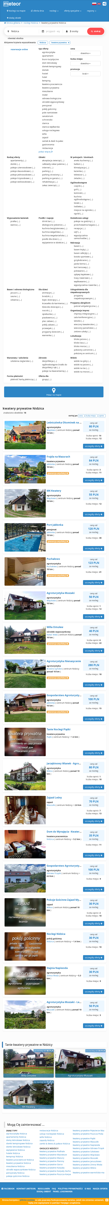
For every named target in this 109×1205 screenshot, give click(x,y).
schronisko (47, 119)
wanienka (48, 335)
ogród (78, 213)
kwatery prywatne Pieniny (52, 1161)
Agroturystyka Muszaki (61, 593)
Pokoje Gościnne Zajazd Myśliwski (67, 899)
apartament (47, 55)
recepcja (79, 228)
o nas (88, 1188)
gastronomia (48, 144)
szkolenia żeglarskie (22, 361)
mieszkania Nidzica (15, 1166)
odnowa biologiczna (51, 98)
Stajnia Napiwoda (57, 968)
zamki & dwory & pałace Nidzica (55, 1143)
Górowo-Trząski (54, 873)
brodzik (47, 296)
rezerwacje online (19, 49)
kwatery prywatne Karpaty (52, 1167)
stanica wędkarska (51, 126)
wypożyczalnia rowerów (87, 285)
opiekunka (48, 314)
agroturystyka (48, 52)
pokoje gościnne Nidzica (17, 1176)
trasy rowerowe (83, 278)
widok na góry (82, 361)
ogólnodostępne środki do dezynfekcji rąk (54, 366)
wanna (15, 224)
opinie (101, 415)
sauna (15, 296)
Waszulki (51, 805)
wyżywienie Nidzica (15, 1150)
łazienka (79, 171)
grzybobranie (82, 260)
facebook (8, 1188)
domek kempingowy (51, 66)
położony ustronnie (85, 349)
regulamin (44, 1188)
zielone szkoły (82, 331)
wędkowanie (81, 281)
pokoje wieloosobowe (22, 181)
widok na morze (83, 371)
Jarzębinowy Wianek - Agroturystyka (69, 763)
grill (77, 189)
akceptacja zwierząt (53, 160)
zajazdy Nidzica (47, 1140)
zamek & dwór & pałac (52, 141)
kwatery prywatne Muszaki (85, 1158)
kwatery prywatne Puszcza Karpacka (57, 1174)
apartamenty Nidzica (16, 1137)
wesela (79, 320)
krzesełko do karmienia (54, 303)
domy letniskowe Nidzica (18, 1140)
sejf (77, 232)
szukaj (97, 31)
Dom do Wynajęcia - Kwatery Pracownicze (72, 831)
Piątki (49, 737)
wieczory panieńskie (85, 328)
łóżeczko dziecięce (52, 307)
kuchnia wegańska (52, 232)
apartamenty (18, 160)
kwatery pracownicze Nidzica (20, 1159)
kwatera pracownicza (52, 84)
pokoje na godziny (84, 221)
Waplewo (51, 430)
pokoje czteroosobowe (23, 167)
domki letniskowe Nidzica (18, 1146)
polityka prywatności (70, 1188)
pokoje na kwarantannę (55, 371)
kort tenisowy (82, 267)
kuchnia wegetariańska (55, 235)
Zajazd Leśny (54, 797)
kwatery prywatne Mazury (52, 1158)
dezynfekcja (49, 361)
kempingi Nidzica (14, 1156)
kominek (79, 193)
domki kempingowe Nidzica (19, 1143)
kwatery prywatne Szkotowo (86, 1151)
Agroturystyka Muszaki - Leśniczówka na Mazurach (77, 1002)
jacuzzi (15, 292)
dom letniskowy (49, 63)
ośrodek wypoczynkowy (53, 102)
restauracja (47, 148)
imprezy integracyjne (86, 313)
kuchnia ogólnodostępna (83, 198)
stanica (45, 123)
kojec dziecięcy (51, 299)
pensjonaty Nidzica (15, 1172)
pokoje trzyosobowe (22, 178)
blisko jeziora (82, 339)
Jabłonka (51, 464)
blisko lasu (80, 342)
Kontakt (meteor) (26, 1188)
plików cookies (27, 1200)
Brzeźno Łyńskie (54, 668)
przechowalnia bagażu (86, 224)
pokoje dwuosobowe (22, 171)
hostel (45, 73)
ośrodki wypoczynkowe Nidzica (20, 1169)
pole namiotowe (49, 112)
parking (47, 171)
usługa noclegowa (50, 130)
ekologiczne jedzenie (53, 224)
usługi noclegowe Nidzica (52, 1133)
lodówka (79, 206)
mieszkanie (47, 91)
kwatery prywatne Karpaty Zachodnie (57, 1171)
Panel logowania (63, 1191)
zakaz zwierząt (50, 185)
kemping (46, 80)
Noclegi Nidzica (56, 934)
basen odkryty (82, 253)
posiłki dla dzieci (51, 239)
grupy (46, 379)
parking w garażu (52, 178)
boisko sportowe (83, 256)
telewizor (80, 174)
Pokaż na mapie (53, 394)
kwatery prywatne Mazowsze (53, 1154)
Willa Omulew (55, 627)
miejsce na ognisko (85, 210)
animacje (48, 292)
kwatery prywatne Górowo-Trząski (89, 1148)
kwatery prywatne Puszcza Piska (88, 1133)
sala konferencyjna (84, 317)
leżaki (78, 203)
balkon (79, 164)
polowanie (80, 270)
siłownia (16, 299)
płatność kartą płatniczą (24, 379)
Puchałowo (53, 559)
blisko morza (81, 346)
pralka (15, 221)
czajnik (79, 186)
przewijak (48, 328)
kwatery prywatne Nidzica (18, 1163)
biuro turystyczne (50, 59)
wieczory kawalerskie (85, 324)
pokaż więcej (45, 151)
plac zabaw (49, 321)
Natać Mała (52, 634)
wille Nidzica (46, 1137)
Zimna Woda (53, 975)
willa (44, 134)
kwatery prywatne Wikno (84, 1168)
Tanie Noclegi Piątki (58, 729)
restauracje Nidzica (49, 1130)
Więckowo (51, 498)
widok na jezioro (83, 364)
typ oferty (43, 48)
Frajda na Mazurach (58, 456)
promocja (75, 69)
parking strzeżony (52, 174)
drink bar (48, 221)
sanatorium (47, 116)
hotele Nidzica (13, 1153)
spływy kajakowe (83, 274)
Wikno (50, 771)
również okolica (15, 38)
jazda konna (81, 263)
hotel (44, 77)
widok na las (81, 368)
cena (72, 48)
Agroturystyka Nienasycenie (64, 661)
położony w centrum (85, 353)
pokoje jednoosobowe (22, 174)
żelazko (79, 178)
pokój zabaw (49, 324)
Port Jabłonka (55, 524)
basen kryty (81, 249)
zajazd (45, 137)
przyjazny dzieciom (53, 331)
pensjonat (47, 105)
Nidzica (50, 839)
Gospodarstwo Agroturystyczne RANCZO (71, 695)
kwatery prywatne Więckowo (86, 1154)
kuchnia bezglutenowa (54, 228)
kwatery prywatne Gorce (51, 1164)
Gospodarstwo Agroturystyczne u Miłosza (71, 865)
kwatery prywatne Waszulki (86, 1141)
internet (47, 167)
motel (45, 94)
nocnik (47, 310)
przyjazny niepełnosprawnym (85, 297)
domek (45, 70)
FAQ (54, 1188)
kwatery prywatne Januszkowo (87, 1161)
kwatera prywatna (50, 87)
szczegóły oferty (93, 446)
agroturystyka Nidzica (16, 1133)
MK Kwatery (54, 490)
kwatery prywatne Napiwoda (86, 1145)
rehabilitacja (49, 181)
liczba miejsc (76, 59)
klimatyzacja (81, 167)
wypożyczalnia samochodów (82, 237)
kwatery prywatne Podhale (52, 1151)
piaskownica (49, 317)
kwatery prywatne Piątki (84, 1138)
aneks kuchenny (83, 160)
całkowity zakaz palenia (55, 164)
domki (15, 164)
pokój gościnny (49, 109)
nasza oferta (100, 1188)
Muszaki (50, 1009)
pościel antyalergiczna (86, 306)
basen (78, 246)
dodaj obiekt (44, 1191)
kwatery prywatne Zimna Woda (87, 1164)
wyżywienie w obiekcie (54, 242)
